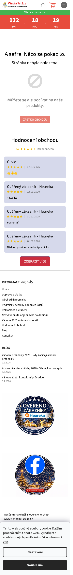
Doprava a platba (12, 295)
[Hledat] (43, 5)
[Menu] (64, 5)
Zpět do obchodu (35, 119)
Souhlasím (35, 565)
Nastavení (35, 552)
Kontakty (7, 336)
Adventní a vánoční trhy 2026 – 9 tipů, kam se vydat (32, 368)
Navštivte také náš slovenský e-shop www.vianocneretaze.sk (26, 517)
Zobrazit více (35, 261)
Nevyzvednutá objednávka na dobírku (25, 315)
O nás (5, 289)
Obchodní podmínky (14, 300)
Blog (5, 330)
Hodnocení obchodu (35, 140)
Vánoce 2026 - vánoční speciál (20, 320)
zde (5, 542)
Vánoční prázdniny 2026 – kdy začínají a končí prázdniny (29, 357)
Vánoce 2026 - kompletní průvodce (23, 378)
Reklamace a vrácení (14, 310)
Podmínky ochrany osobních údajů (22, 305)
